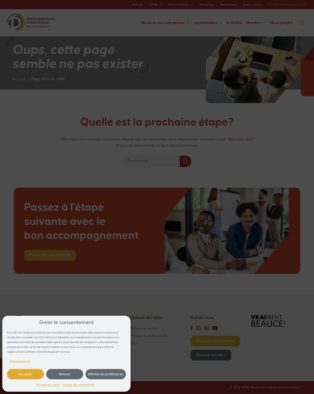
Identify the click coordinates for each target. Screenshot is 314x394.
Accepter (25, 374)
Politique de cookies (48, 385)
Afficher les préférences (105, 374)
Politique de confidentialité (78, 385)
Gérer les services (19, 361)
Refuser (64, 374)
